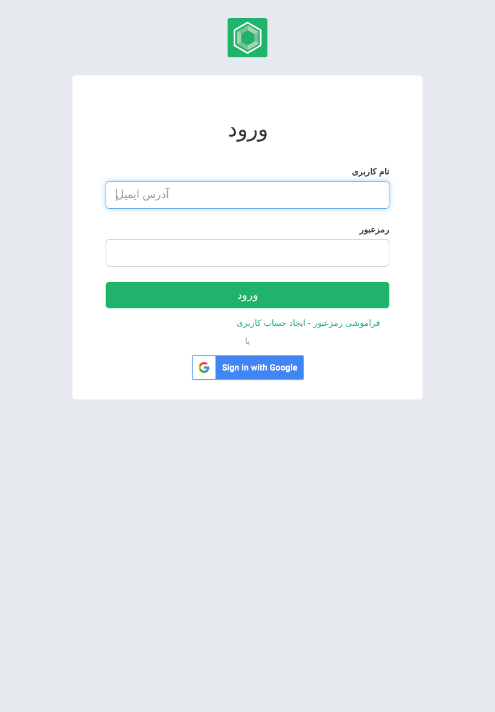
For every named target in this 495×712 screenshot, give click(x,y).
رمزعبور (374, 229)
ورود (247, 295)
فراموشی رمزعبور (345, 323)
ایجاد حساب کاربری (271, 323)
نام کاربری (370, 171)
